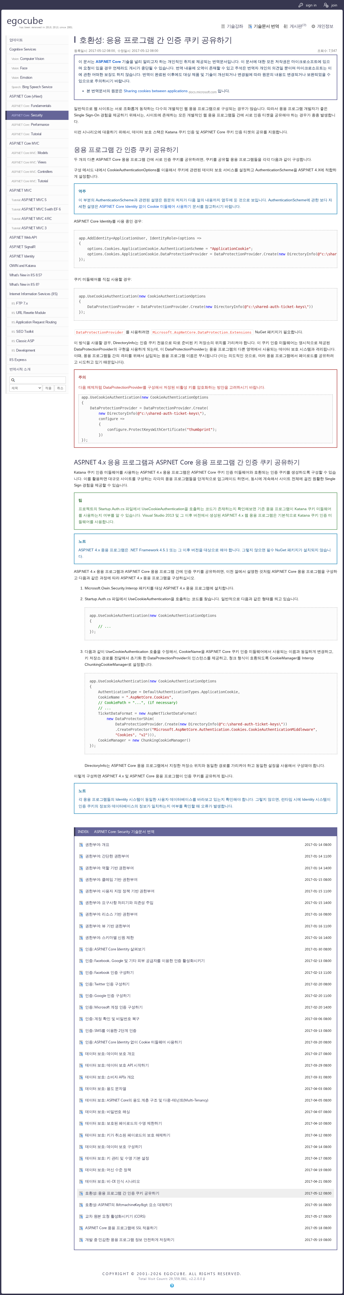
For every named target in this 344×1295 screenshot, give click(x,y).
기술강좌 (235, 26)
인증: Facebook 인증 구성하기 (109, 972)
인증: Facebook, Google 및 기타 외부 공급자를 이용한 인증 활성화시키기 (145, 960)
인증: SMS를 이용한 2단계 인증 (111, 1030)
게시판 (298, 26)
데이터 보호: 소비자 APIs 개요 (109, 1076)
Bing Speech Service (32, 87)
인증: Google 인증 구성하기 (107, 995)
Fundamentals (31, 106)
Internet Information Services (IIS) (33, 294)
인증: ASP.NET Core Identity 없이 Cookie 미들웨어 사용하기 (133, 1041)
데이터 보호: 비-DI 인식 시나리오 (112, 1181)
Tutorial (26, 134)
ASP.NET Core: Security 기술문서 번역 (124, 831)
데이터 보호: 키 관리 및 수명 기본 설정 (117, 1158)
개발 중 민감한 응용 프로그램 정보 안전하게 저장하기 (129, 1239)
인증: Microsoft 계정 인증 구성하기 (114, 1007)
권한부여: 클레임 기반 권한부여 (111, 879)
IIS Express (17, 360)
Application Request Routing (34, 322)
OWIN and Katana (22, 266)
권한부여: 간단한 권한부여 (107, 855)
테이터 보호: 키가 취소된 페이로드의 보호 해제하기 (127, 1134)
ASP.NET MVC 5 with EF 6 (36, 209)
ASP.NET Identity (22, 256)
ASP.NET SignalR (22, 247)
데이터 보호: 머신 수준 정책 (108, 1169)
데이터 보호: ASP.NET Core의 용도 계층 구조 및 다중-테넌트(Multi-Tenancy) (146, 1100)
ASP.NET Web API (23, 237)
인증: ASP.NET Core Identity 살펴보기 (115, 948)
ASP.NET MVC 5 (29, 200)
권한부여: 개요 (97, 844)
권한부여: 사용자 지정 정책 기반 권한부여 (120, 890)
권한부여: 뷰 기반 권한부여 (107, 925)
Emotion (22, 78)
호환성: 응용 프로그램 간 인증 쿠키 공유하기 (122, 1193)
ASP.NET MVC (20, 190)
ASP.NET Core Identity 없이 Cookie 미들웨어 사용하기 (145, 206)
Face (19, 68)
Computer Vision (28, 59)
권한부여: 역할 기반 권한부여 (109, 867)
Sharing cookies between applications (156, 91)
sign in (311, 5)
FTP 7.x (20, 303)
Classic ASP (23, 341)
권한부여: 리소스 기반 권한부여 (111, 914)
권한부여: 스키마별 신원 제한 (109, 937)
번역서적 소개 (19, 369)
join (333, 5)
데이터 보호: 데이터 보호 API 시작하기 (117, 1065)
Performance (30, 125)
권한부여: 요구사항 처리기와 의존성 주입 (119, 902)
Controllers (32, 172)
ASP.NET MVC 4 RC (32, 219)
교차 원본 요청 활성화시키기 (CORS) (115, 1216)
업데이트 (16, 40)
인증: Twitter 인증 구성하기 (107, 983)
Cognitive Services (22, 49)
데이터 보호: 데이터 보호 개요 (110, 1053)
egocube (25, 20)
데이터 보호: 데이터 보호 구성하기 (113, 1146)
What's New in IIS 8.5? (25, 275)
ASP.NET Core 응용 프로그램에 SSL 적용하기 (121, 1227)
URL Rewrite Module (28, 313)
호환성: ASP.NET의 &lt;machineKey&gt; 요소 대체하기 (128, 1204)
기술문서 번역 (266, 26)
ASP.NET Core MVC (24, 143)
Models (30, 153)
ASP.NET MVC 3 (29, 228)
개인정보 (325, 26)
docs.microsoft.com (203, 92)
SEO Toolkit (23, 332)
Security (27, 115)
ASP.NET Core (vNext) (25, 96)
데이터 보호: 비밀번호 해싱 (107, 1111)
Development (23, 350)
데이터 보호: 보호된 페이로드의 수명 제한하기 (123, 1123)
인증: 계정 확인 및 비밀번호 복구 (112, 1018)
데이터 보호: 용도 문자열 (105, 1088)
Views (29, 162)
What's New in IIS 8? (24, 284)
